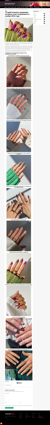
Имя (5, 402)
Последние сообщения (28, 416)
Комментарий (7, 393)
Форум (42, 7)
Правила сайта (33, 417)
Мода (15, 7)
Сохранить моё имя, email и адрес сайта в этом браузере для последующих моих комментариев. (19, 405)
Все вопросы (20, 415)
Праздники (31, 7)
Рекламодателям (40, 416)
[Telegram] (21, 383)
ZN (9, 419)
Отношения (18, 7)
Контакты (38, 0)
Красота (9, 7)
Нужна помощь (20, 417)
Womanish (8, 0)
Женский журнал (10, 3)
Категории (20, 416)
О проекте (33, 415)
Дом (23, 7)
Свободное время (36, 7)
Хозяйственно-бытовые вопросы (37, 19)
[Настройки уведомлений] (1, 423)
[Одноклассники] (19, 383)
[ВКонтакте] (17, 383)
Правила (26, 417)
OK (44, 0)
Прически (12, 7)
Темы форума (27, 415)
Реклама (41, 0)
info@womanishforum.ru (41, 417)
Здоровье (6, 7)
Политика (33, 416)
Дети (21, 7)
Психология (26, 7)
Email (19, 402)
